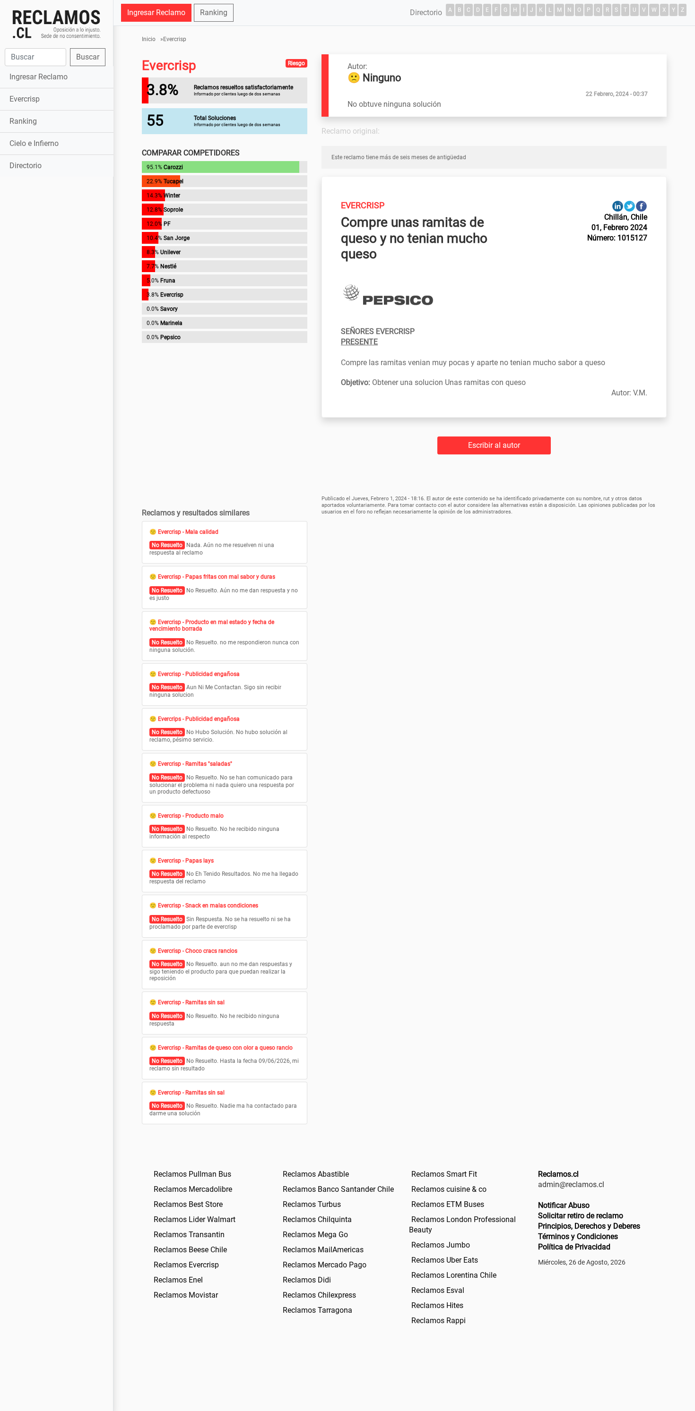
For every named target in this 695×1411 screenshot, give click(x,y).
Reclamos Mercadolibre (193, 1189)
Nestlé (168, 266)
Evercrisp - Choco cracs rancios (197, 951)
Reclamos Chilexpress (319, 1295)
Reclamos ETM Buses (447, 1204)
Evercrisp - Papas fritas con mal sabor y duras (216, 576)
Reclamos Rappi (438, 1320)
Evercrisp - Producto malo (191, 815)
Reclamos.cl (558, 1174)
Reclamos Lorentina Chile (453, 1275)
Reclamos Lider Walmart (194, 1219)
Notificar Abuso (564, 1205)
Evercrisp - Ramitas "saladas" (195, 764)
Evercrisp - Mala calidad (188, 532)
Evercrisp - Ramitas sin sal (191, 1002)
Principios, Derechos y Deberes (589, 1226)
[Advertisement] (56, 328)
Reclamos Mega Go (315, 1234)
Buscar (87, 56)
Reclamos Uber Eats (444, 1260)
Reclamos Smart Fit (444, 1174)
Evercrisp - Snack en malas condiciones (208, 905)
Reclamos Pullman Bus (192, 1174)
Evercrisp (24, 98)
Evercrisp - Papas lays (186, 860)
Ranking (23, 121)
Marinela (171, 323)
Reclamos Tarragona (317, 1310)
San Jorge (177, 238)
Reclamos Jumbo (440, 1244)
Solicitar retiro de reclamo (580, 1215)
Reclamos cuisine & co (448, 1189)
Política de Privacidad (574, 1246)
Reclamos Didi (307, 1279)
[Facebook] (641, 205)
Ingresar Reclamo (38, 76)
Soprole (173, 209)
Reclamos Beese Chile (190, 1249)
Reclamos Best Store (188, 1204)
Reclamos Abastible (316, 1174)
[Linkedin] (618, 205)
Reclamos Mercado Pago (324, 1264)
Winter (172, 195)
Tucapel (173, 181)
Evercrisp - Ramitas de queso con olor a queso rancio (225, 1047)
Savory (169, 309)
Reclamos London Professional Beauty (462, 1224)
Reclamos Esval (437, 1290)
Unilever (170, 252)
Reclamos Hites (437, 1305)
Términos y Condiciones (578, 1236)
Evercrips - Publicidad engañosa (199, 719)
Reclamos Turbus (312, 1204)
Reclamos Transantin (189, 1234)
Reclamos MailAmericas (323, 1249)
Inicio (149, 39)
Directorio (25, 165)
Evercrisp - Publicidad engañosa (199, 674)
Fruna (167, 280)
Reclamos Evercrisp (186, 1264)
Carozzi (173, 167)
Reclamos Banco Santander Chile (338, 1189)
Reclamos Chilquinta (317, 1219)
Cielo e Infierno (34, 143)
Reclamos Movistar (186, 1295)
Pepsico (170, 337)
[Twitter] (629, 205)
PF (167, 224)
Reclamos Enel (178, 1279)
